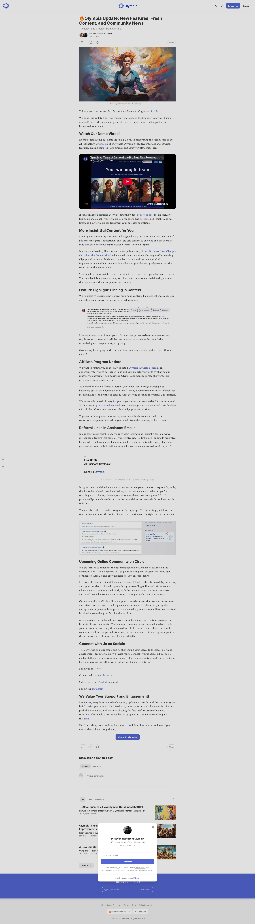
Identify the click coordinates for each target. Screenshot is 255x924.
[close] (153, 827)
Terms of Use (140, 867)
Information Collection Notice (126, 870)
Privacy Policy (147, 870)
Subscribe (127, 861)
